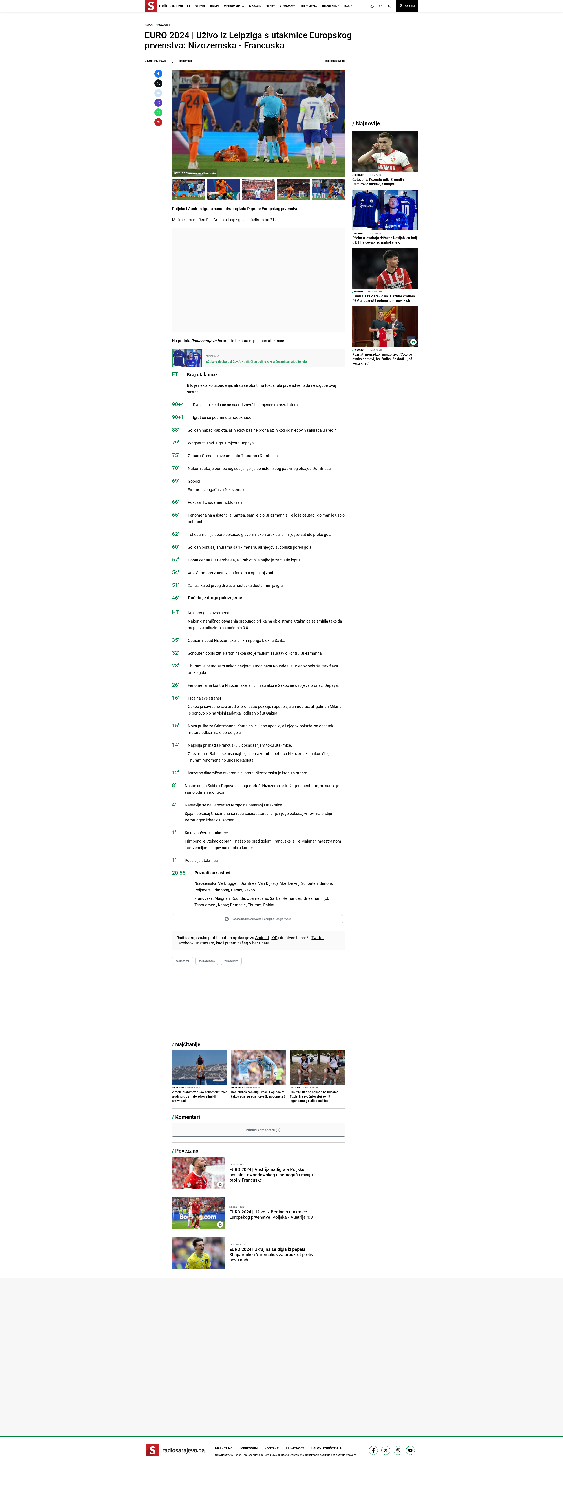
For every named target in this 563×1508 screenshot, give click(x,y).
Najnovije (368, 123)
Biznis (214, 6)
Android (262, 937)
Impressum (249, 1448)
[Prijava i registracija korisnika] (390, 6)
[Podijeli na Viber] (158, 103)
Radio (348, 6)
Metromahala (234, 6)
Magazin (255, 6)
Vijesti (200, 6)
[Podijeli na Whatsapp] (158, 112)
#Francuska (231, 961)
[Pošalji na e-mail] (158, 93)
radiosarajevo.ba (254, 1455)
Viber (253, 942)
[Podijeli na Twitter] (158, 83)
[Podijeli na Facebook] (158, 74)
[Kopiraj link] (158, 122)
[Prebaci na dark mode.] (372, 6)
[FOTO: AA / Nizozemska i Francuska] (188, 189)
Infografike (330, 6)
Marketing (224, 1448)
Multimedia (309, 6)
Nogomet (163, 24)
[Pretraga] (380, 6)
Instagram (205, 942)
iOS (274, 937)
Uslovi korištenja (326, 1448)
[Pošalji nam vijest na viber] (398, 1450)
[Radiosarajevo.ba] (175, 1450)
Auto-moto (287, 6)
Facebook (185, 942)
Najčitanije (187, 1044)
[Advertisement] (258, 280)
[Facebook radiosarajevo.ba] (373, 1450)
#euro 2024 (182, 961)
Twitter (317, 937)
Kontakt (272, 1448)
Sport (270, 6)
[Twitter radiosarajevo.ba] (385, 1450)
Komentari (187, 1116)
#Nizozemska (207, 961)
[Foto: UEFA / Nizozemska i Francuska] (223, 189)
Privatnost (295, 1448)
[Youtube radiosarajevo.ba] (410, 1450)
